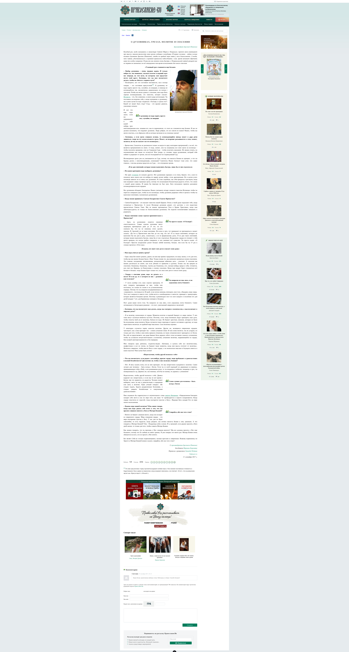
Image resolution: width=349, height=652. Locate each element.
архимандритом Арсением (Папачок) (184, 445)
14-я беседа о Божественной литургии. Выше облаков (214, 165)
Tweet (123, 35)
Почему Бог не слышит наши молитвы (214, 138)
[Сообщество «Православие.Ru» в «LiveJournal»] (132, 1)
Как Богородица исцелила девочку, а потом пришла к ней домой (214, 307)
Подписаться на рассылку (222, 1)
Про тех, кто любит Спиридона (214, 281)
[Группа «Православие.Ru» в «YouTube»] (135, 1)
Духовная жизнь (136, 30)
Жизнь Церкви (208, 24)
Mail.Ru (141, 591)
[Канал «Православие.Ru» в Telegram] (141, 1)
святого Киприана (171, 395)
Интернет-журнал (172, 19)
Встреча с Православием (151, 19)
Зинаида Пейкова (191, 451)
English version (183, 13)
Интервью (144, 30)
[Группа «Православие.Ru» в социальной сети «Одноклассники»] (124, 1)
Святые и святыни (180, 24)
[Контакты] (149, 1)
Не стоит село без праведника (214, 111)
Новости (209, 19)
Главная (123, 30)
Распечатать (196, 30)
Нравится (128, 35)
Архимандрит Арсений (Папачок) (185, 47)
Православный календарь (170, 14)
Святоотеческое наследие (129, 24)
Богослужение (219, 24)
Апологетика (151, 24)
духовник (135, 175)
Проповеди (142, 24)
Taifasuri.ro (193, 454)
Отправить (190, 625)
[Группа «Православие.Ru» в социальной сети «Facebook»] (127, 1)
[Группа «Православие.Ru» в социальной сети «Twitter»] (130, 1)
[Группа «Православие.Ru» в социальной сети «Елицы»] (138, 1)
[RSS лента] (146, 1)
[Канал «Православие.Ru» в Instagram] (144, 1)
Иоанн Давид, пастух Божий (214, 256)
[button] (195, 15)
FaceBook (132, 591)
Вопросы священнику (191, 19)
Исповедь (127, 97)
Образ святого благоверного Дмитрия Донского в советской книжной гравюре (214, 220)
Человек (129, 30)
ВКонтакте (135, 591)
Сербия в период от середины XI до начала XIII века (214, 192)
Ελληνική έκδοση (183, 6)
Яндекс (138, 591)
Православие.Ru (138, 586)
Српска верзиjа (183, 10)
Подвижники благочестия (194, 24)
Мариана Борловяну (190, 448)
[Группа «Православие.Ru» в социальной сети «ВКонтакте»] (121, 1)
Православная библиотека (165, 24)
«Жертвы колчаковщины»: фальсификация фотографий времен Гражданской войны (214, 366)
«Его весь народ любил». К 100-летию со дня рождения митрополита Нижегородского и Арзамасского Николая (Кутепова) (214, 336)
